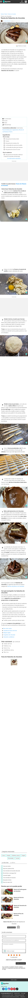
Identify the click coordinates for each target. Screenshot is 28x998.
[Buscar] (26, 2)
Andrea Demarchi (7, 21)
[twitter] (6, 989)
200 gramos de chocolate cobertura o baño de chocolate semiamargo (13, 155)
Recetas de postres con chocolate (16, 586)
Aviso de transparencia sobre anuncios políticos (10, 996)
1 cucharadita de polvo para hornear (14, 147)
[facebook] (3, 989)
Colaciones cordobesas (8, 637)
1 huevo (7, 141)
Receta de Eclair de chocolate (19, 898)
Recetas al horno (8, 132)
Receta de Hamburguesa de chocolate (20, 890)
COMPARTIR (22, 2)
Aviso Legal (23, 993)
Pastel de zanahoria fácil (8, 869)
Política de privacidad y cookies (7, 995)
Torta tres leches (7, 866)
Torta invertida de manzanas (9, 878)
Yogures (23, 855)
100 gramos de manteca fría (12, 143)
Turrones (17, 858)
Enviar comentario (20, 963)
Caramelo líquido (7, 875)
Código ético (22, 996)
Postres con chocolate (12, 14)
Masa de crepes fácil (7, 882)
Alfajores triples (7, 633)
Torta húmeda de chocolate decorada (11, 871)
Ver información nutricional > (14, 158)
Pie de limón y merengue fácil (9, 873)
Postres (5, 14)
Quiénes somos (17, 993)
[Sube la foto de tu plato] (18, 927)
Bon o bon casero (7, 629)
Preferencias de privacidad (19, 995)
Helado (8, 855)
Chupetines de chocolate (9, 635)
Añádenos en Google (22, 46)
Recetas (2, 14)
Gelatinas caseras (16, 855)
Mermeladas (11, 858)
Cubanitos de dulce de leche (10, 631)
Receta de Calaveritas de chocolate (20, 906)
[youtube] (11, 989)
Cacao (3, 855)
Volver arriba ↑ (14, 980)
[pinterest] (14, 989)
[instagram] (9, 989)
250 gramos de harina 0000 (12, 139)
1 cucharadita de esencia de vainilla (13, 145)
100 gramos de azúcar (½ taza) (12, 150)
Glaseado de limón (7, 880)
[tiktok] (17, 989)
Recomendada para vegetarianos (10, 130)
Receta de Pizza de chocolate (18, 914)
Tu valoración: (13, 957)
